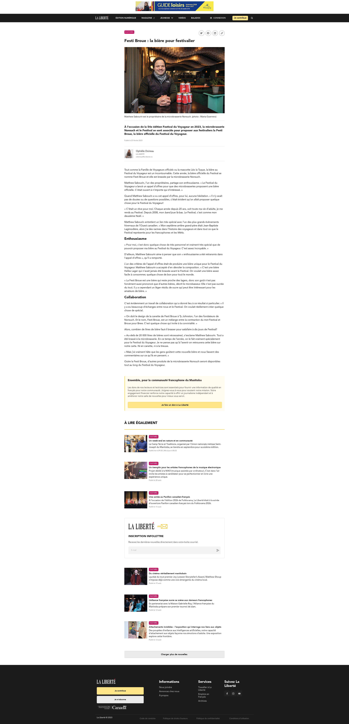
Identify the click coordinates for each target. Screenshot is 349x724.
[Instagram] (233, 696)
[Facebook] (227, 696)
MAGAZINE (147, 18)
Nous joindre (165, 687)
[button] (201, 33)
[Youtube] (239, 696)
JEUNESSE (165, 18)
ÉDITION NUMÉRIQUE (126, 18)
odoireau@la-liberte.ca (144, 157)
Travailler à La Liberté (204, 688)
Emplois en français (203, 695)
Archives (202, 701)
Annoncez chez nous (169, 691)
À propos (163, 696)
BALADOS (195, 18)
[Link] (222, 33)
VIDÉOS (182, 18)
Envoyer (215, 550)
